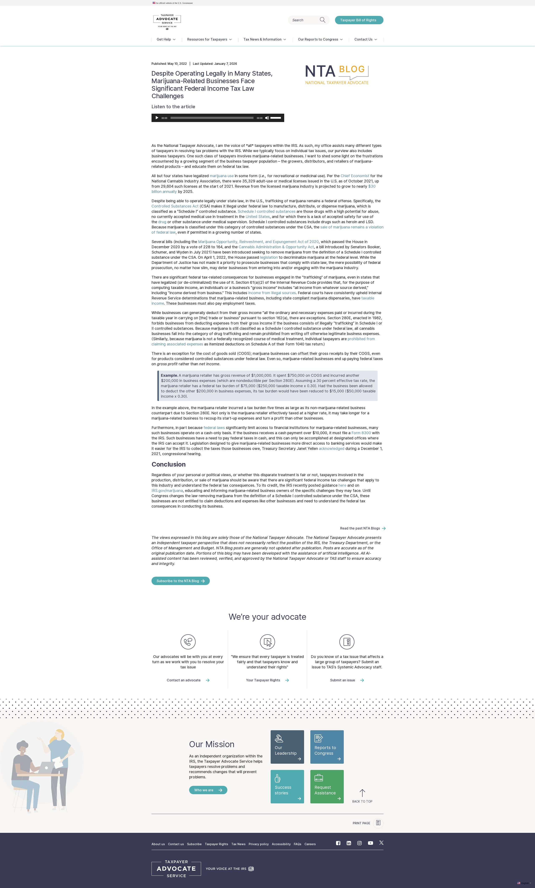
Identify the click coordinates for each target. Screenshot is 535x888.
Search (297, 20)
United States (258, 216)
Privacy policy (259, 844)
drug (162, 222)
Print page (362, 823)
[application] (218, 118)
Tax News (238, 844)
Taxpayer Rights (216, 844)
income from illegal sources (272, 293)
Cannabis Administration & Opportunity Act (276, 247)
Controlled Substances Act (175, 206)
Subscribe (194, 844)
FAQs (297, 844)
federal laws (214, 427)
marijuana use (222, 176)
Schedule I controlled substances (267, 211)
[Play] (157, 118)
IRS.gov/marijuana (167, 490)
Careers (310, 844)
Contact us (176, 844)
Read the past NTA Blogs (360, 528)
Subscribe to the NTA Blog (178, 581)
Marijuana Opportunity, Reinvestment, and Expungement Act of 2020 (258, 241)
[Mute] (267, 118)
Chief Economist (355, 176)
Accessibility (281, 844)
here (342, 485)
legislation (269, 257)
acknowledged (331, 448)
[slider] (276, 117)
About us (158, 844)
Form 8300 (361, 433)
